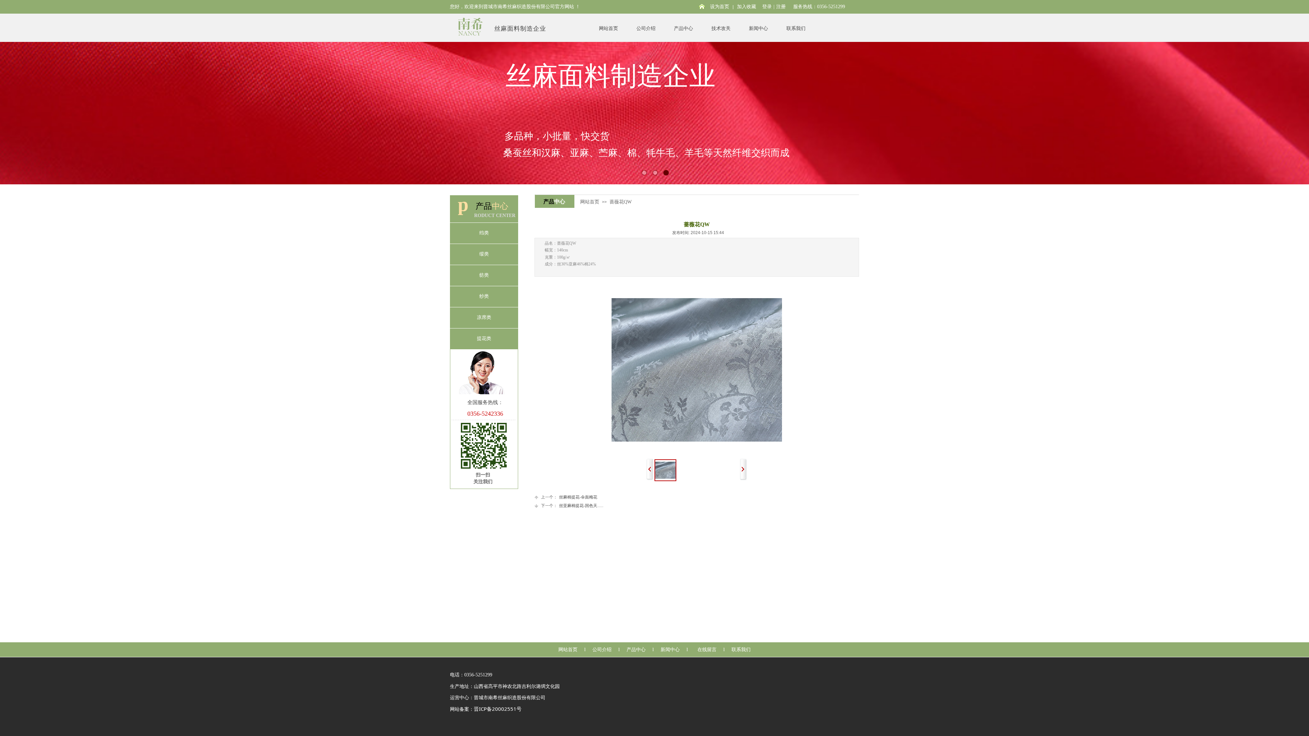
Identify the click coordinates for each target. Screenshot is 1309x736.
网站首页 (608, 28)
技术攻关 (721, 28)
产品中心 (683, 28)
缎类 (484, 254)
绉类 (484, 232)
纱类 (484, 296)
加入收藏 (746, 6)
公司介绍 (646, 28)
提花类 (484, 338)
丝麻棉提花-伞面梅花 (569, 497)
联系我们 (796, 28)
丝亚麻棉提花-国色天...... (572, 505)
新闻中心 (758, 28)
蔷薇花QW (621, 201)
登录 (767, 6)
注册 (781, 6)
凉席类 (484, 317)
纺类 (484, 275)
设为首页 (719, 6)
